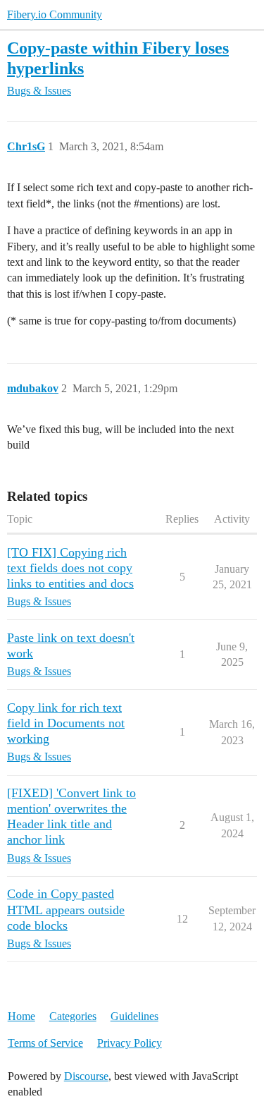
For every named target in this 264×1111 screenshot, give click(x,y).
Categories (72, 1016)
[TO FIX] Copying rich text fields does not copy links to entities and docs (70, 567)
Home (21, 1016)
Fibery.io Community (54, 14)
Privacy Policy (129, 1043)
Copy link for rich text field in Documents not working (66, 723)
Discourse (86, 1076)
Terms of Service (45, 1043)
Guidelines (134, 1016)
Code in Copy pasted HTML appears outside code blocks (66, 909)
